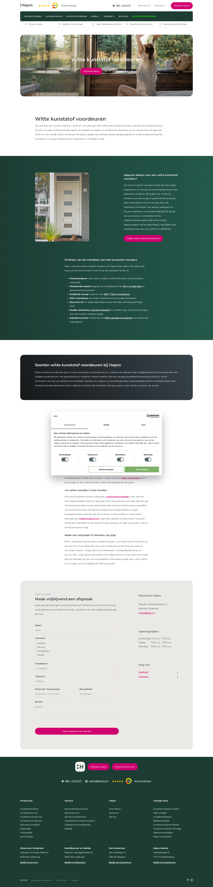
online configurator (130, 478)
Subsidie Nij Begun (162, 817)
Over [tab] (143, 425)
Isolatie (40, 655)
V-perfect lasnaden (100, 310)
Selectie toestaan (106, 469)
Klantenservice (72, 813)
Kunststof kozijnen (29, 809)
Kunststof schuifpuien (31, 821)
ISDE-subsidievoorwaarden (118, 318)
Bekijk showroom (29, 862)
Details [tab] (107, 425)
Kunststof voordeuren (31, 817)
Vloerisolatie (26, 832)
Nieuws (112, 817)
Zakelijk (68, 829)
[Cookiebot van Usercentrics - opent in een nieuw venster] (148, 416)
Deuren (41, 647)
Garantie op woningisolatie (78, 825)
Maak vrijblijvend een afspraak (76, 731)
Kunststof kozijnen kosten (166, 809)
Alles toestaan (142, 469)
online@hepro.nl (147, 613)
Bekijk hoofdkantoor (75, 862)
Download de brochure (76, 809)
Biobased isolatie (161, 821)
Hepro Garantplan (162, 836)
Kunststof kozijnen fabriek (166, 825)
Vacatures (114, 813)
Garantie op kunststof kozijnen (80, 821)
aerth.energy (26, 836)
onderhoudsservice (89, 519)
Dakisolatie (25, 829)
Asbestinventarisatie (163, 832)
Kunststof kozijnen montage (167, 829)
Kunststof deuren (29, 813)
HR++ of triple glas (132, 286)
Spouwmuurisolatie (30, 825)
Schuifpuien (43, 651)
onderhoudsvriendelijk (117, 497)
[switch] (92, 460)
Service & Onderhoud (75, 817)
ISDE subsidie (160, 813)
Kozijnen (41, 643)
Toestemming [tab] (69, 425)
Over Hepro (115, 809)
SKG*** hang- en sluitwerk (117, 294)
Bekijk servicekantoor (120, 862)
